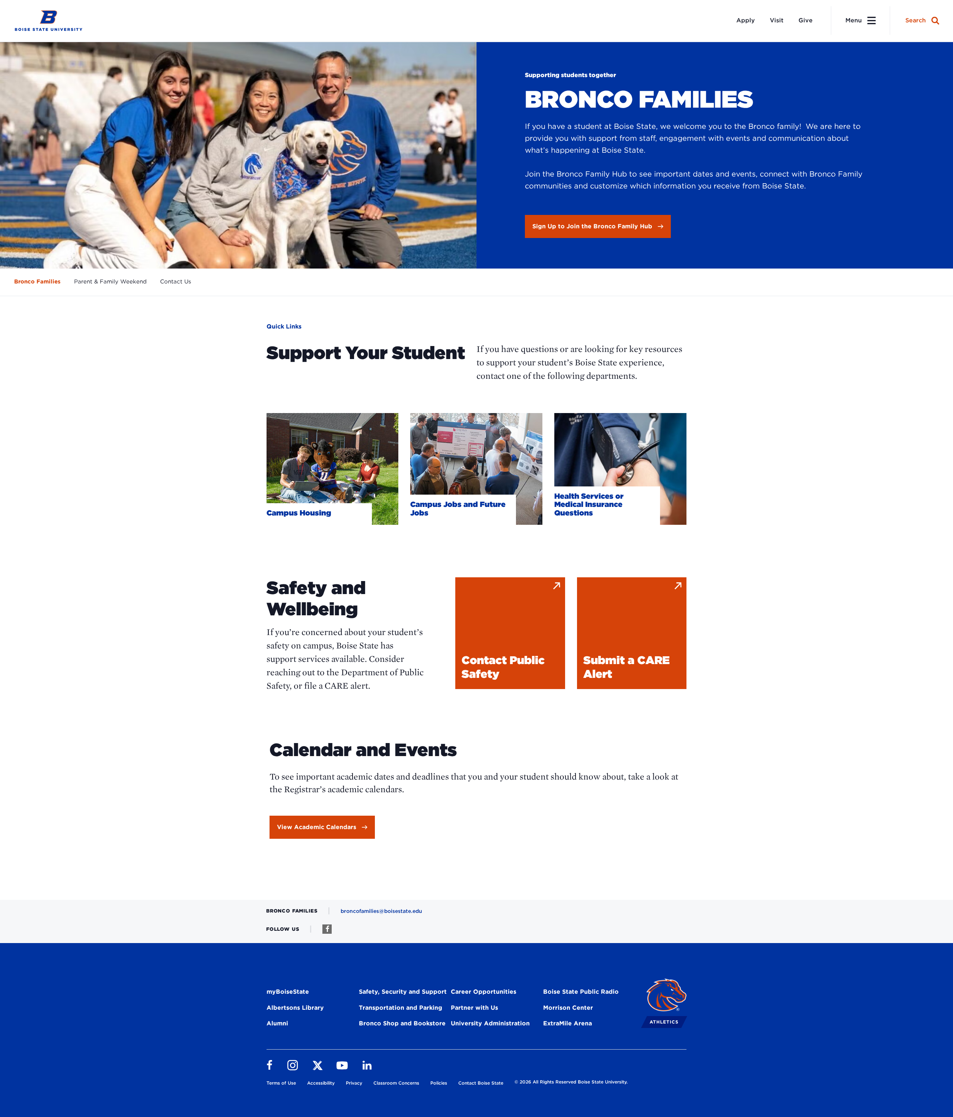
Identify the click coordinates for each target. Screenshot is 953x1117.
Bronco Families (37, 281)
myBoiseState (288, 991)
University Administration (490, 1023)
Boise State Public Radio (581, 991)
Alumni (277, 1023)
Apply (745, 20)
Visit (777, 20)
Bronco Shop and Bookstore (402, 1023)
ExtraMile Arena (567, 1023)
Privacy (354, 1083)
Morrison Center (568, 1007)
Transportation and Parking (400, 1007)
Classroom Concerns (396, 1083)
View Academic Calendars (316, 827)
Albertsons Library (295, 1007)
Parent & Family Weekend (110, 281)
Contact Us (175, 281)
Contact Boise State (480, 1083)
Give (806, 20)
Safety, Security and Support (403, 991)
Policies (438, 1083)
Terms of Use (281, 1083)
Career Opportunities (483, 991)
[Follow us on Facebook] (327, 929)
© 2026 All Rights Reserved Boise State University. (571, 1082)
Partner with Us (474, 1007)
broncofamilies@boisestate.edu (381, 911)
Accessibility (321, 1083)
